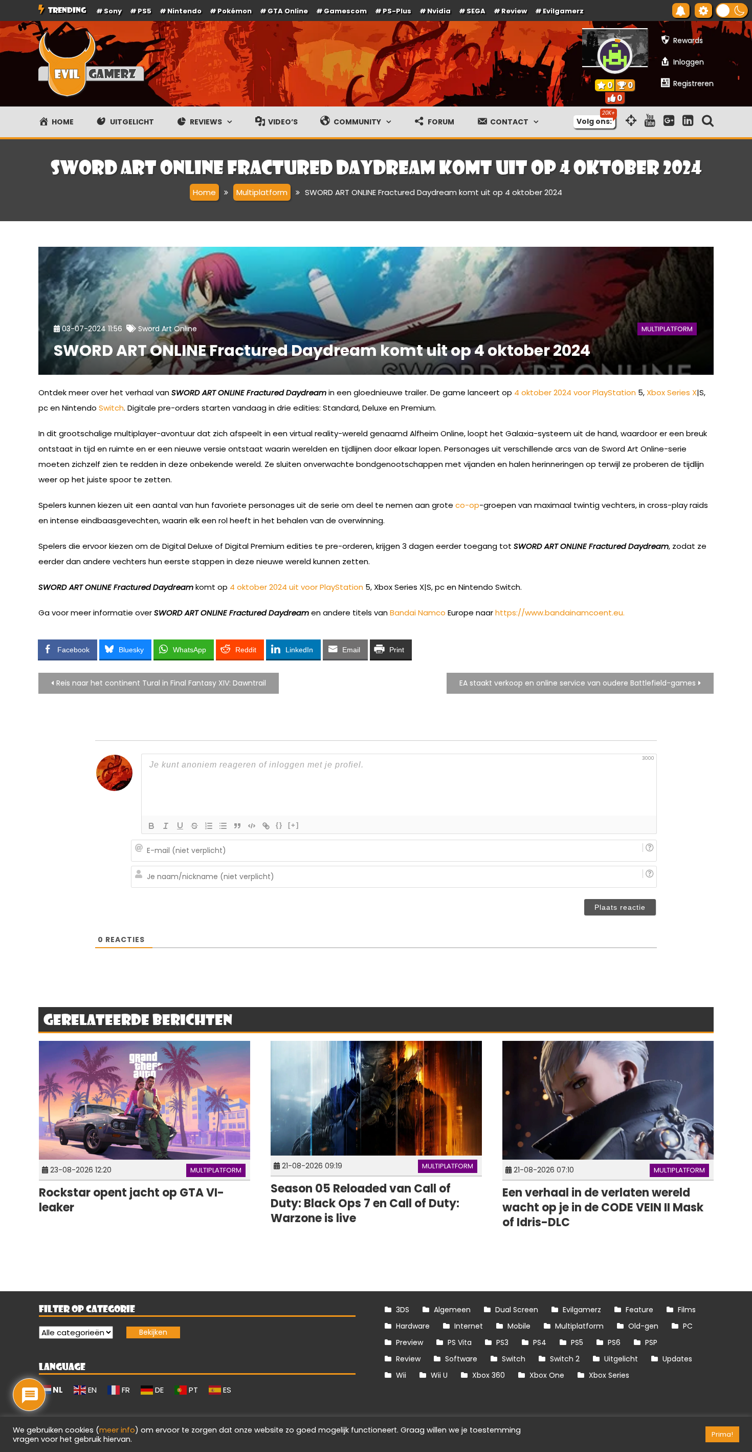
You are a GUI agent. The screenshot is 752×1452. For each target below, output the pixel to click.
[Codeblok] (252, 826)
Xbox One (546, 1375)
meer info (117, 1430)
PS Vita (460, 1342)
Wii (401, 1375)
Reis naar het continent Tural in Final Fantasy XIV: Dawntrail (161, 683)
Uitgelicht (621, 1359)
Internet (468, 1326)
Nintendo (184, 11)
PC (688, 1326)
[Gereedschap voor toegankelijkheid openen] (703, 10)
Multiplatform (667, 329)
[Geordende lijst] (209, 826)
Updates (677, 1359)
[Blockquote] (237, 826)
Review (408, 1359)
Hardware (413, 1326)
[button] (732, 10)
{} (279, 825)
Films (687, 1310)
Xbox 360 (488, 1375)
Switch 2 (565, 1359)
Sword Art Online (167, 329)
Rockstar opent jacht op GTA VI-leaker (131, 1200)
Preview (409, 1342)
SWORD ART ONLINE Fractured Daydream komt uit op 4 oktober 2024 (322, 350)
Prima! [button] (722, 1434)
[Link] (266, 826)
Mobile (518, 1326)
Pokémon (234, 11)
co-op (467, 505)
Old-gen (643, 1326)
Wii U (439, 1375)
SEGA (476, 11)
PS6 (614, 1342)
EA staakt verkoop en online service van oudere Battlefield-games (577, 683)
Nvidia (439, 11)
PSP (651, 1342)
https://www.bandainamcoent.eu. (560, 612)
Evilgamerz (563, 11)
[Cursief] (166, 826)
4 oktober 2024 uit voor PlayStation (296, 587)
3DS (402, 1310)
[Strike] (194, 826)
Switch (111, 407)
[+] (293, 825)
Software (461, 1359)
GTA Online (288, 11)
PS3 (502, 1342)
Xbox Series (609, 1375)
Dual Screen (516, 1310)
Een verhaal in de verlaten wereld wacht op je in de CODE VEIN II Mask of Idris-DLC (602, 1207)
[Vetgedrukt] (151, 826)
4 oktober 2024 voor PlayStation (575, 392)
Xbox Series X (672, 392)
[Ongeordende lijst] (223, 826)
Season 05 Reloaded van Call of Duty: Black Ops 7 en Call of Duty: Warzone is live (365, 1203)
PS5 (144, 11)
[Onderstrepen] (180, 826)
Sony (113, 11)
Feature (639, 1310)
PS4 (539, 1342)
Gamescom (345, 11)
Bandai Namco (418, 612)
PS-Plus (397, 11)
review (514, 11)
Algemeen (452, 1310)
